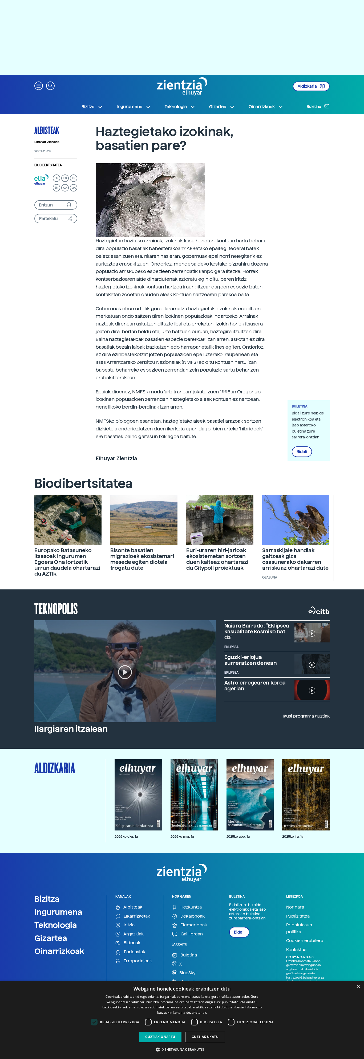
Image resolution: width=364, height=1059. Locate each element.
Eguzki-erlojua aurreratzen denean (250, 660)
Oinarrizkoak (59, 951)
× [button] (358, 987)
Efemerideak (193, 924)
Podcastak (134, 951)
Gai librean (191, 933)
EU (56, 178)
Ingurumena (58, 912)
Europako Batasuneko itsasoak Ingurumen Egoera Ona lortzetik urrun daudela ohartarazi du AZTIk (67, 562)
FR (73, 178)
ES (65, 178)
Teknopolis (56, 608)
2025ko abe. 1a (238, 836)
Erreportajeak (137, 960)
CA (65, 187)
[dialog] (182, 1020)
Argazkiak (133, 933)
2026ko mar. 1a (182, 836)
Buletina (314, 106)
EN (56, 187)
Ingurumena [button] (129, 106)
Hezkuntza (190, 907)
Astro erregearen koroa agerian (255, 685)
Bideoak (131, 942)
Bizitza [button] (88, 106)
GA (74, 187)
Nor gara (295, 907)
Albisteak (46, 130)
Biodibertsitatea (48, 165)
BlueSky (187, 972)
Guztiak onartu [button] (160, 1036)
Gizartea (50, 938)
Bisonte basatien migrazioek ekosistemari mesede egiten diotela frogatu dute (142, 559)
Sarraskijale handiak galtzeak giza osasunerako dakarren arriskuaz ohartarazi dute (295, 559)
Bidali (302, 451)
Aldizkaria (308, 86)
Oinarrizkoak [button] (262, 106)
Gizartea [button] (217, 106)
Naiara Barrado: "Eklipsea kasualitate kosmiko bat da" (256, 631)
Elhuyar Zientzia (46, 142)
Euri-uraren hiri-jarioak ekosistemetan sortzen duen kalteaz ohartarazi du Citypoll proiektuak (217, 559)
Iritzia (129, 924)
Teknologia (55, 925)
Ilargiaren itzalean (71, 729)
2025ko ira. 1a (292, 836)
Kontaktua (296, 949)
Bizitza (47, 899)
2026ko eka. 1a (126, 836)
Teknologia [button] (176, 106)
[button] (38, 85)
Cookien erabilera (304, 940)
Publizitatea (298, 916)
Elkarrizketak (136, 916)
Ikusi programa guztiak (306, 716)
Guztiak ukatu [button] (205, 1036)
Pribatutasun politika (299, 928)
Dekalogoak (192, 916)
